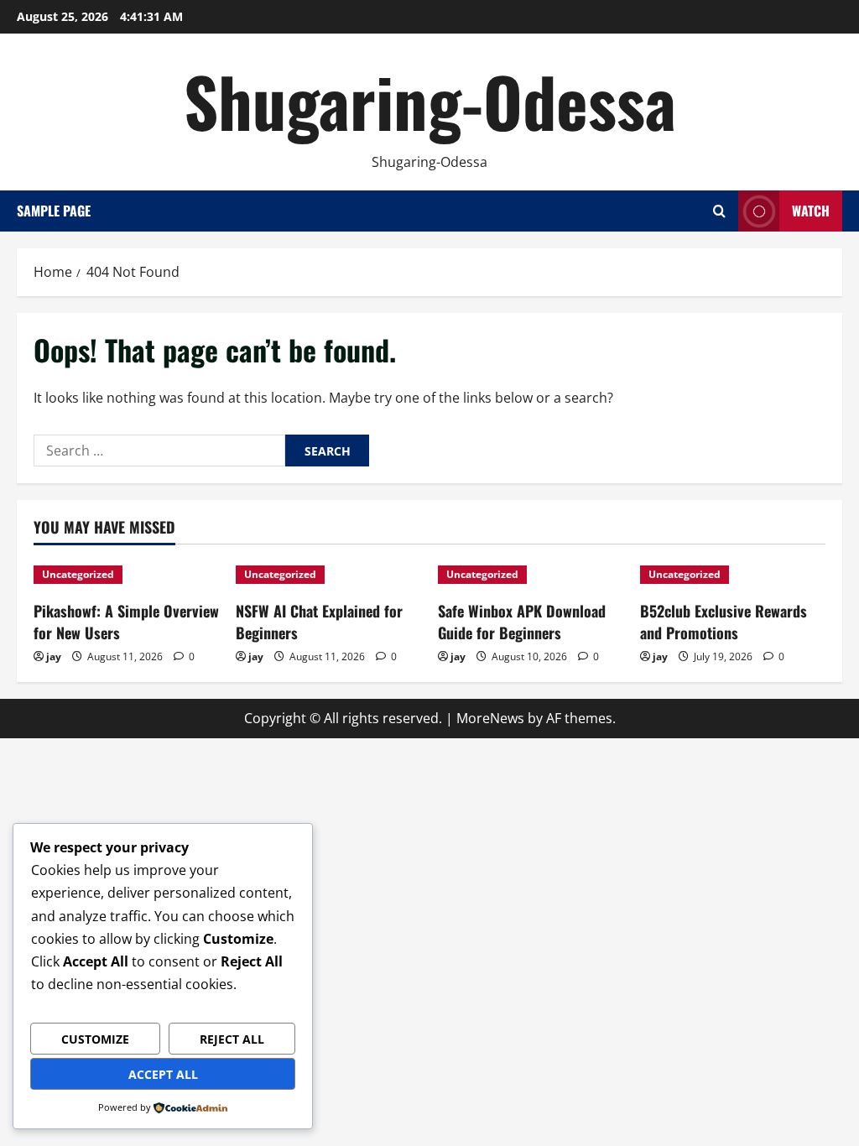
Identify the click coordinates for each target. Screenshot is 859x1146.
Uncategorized (78, 574)
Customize (95, 1039)
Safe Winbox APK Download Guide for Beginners (522, 621)
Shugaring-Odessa (430, 100)
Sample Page (54, 211)
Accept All (163, 1074)
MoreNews (490, 718)
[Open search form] (719, 211)
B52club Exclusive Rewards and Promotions (723, 621)
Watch (811, 211)
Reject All (232, 1039)
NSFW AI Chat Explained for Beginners (319, 621)
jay (53, 656)
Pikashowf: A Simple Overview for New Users (126, 621)
